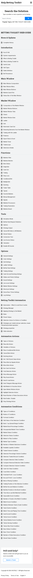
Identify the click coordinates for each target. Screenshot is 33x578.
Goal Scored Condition (9, 514)
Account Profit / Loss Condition (12, 478)
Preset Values (7, 317)
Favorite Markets (8, 194)
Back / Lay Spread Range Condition (13, 423)
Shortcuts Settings (8, 289)
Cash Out (6, 170)
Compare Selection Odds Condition (13, 459)
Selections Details (8, 148)
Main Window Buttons (9, 89)
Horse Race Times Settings (11, 292)
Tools (3, 214)
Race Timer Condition (9, 532)
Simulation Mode (8, 219)
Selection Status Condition (11, 435)
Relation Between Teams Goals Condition (15, 505)
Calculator (6, 243)
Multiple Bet (6, 182)
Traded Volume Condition (10, 450)
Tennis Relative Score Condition (12, 520)
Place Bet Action (8, 344)
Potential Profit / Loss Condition (12, 475)
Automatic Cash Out (9, 126)
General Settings (8, 256)
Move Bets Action (8, 365)
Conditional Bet (7, 179)
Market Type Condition (9, 441)
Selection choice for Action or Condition (15, 320)
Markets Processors (9, 203)
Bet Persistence (7, 73)
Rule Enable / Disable (9, 398)
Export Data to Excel (9, 138)
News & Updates (8, 38)
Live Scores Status (8, 240)
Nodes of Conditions (9, 414)
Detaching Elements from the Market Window (16, 129)
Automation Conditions (11, 406)
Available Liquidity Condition (11, 447)
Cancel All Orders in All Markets (12, 231)
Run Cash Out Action (9, 368)
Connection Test (8, 237)
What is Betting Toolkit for (10, 61)
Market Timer (7, 142)
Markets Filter (7, 157)
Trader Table (6, 188)
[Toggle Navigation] (31, 3)
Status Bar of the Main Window (12, 95)
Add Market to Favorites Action (12, 386)
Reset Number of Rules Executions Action (15, 395)
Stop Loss (6, 176)
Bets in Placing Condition (10, 481)
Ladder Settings (7, 265)
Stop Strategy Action (9, 401)
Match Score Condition (10, 502)
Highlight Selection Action (10, 392)
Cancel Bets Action (8, 353)
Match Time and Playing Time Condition (14, 511)
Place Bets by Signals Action (11, 362)
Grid (4, 123)
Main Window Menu (9, 86)
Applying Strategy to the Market (12, 311)
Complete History (8, 42)
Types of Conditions (9, 411)
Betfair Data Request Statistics (12, 222)
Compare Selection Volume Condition (14, 466)
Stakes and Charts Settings (11, 277)
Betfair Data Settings (9, 268)
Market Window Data (9, 117)
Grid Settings (7, 262)
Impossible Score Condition (11, 496)
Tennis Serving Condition (10, 523)
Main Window (7, 78)
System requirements (9, 55)
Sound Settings (7, 280)
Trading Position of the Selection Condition (15, 484)
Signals (5, 200)
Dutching (5, 185)
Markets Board (7, 209)
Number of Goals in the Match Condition (15, 499)
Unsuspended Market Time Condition (14, 429)
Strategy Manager (8, 308)
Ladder (5, 120)
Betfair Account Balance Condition (13, 487)
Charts (5, 114)
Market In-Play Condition (10, 438)
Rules (5, 314)
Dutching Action (7, 356)
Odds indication (7, 331)
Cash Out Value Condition (10, 468)
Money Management (9, 197)
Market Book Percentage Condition (13, 426)
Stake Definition (7, 70)
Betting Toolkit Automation (13, 300)
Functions (5, 153)
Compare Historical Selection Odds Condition (16, 462)
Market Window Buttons (10, 108)
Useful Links (6, 64)
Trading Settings (8, 271)
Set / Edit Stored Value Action (12, 359)
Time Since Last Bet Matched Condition (14, 493)
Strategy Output (7, 228)
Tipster (5, 191)
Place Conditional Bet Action (11, 350)
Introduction (6, 47)
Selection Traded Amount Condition (13, 456)
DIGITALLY (15, 570)
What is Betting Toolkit (9, 58)
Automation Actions (10, 336)
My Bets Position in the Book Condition (14, 490)
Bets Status (6, 163)
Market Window (8, 101)
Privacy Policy (5, 575)
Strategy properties (8, 328)
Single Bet (6, 167)
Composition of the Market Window (13, 105)
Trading (5, 173)
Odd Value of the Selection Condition (14, 420)
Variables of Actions (9, 347)
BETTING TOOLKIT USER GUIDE (22, 22)
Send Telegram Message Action (12, 383)
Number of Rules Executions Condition (14, 535)
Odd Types (6, 67)
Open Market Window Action (11, 389)
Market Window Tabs (9, 111)
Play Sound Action (8, 377)
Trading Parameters (9, 206)
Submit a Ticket (11, 560)
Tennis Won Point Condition (11, 526)
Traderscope (7, 145)
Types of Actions (8, 341)
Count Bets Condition (9, 472)
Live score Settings (8, 283)
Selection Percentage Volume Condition (14, 453)
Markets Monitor (8, 161)
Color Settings (7, 259)
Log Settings (7, 295)
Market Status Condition (10, 432)
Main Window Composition (11, 83)
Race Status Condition (9, 529)
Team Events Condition (10, 508)
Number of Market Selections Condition (14, 444)
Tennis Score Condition (10, 517)
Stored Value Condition (10, 538)
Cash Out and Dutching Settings (12, 274)
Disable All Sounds (8, 246)
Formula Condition (8, 417)
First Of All (6, 52)
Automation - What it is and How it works (15, 305)
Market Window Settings (10, 286)
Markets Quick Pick (8, 92)
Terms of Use (15, 575)
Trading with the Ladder (10, 132)
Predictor (6, 135)
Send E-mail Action (8, 380)
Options (5, 225)
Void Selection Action (9, 371)
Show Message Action (9, 374)
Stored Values (7, 234)
